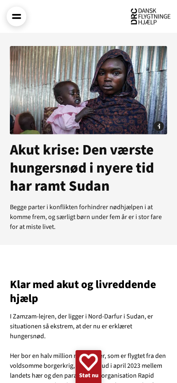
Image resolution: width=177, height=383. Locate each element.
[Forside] (150, 16)
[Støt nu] (89, 366)
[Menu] (16, 16)
